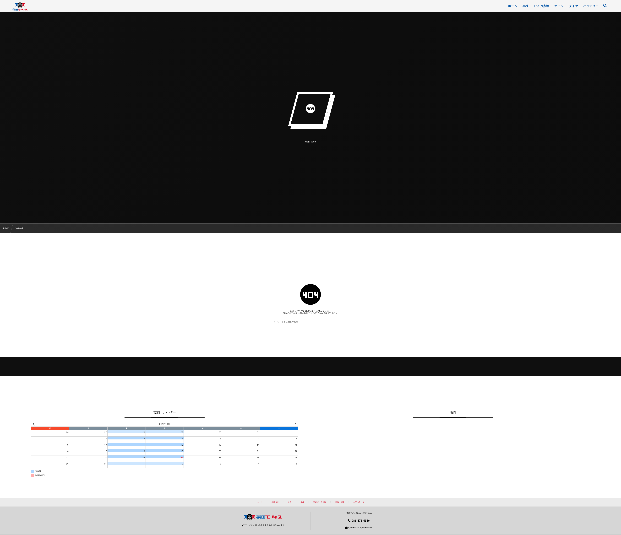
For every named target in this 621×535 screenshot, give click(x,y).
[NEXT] (295, 424)
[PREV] (34, 424)
